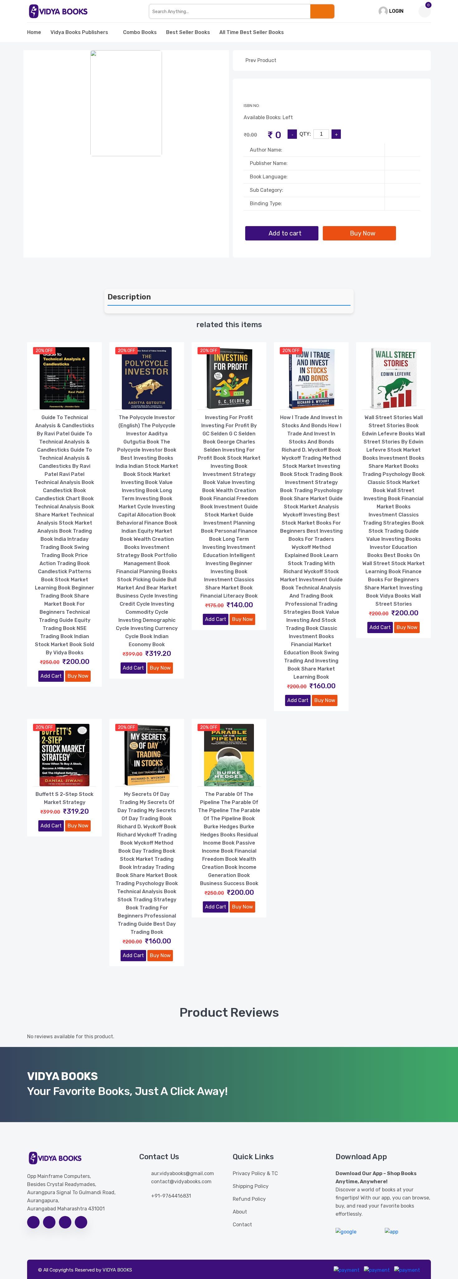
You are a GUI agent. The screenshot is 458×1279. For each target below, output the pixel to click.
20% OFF (44, 350)
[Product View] (64, 403)
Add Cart (51, 676)
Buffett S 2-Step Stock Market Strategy (64, 798)
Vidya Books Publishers (79, 32)
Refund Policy (249, 1199)
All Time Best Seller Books (251, 32)
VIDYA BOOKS (117, 1270)
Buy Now (78, 676)
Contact (242, 1225)
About (240, 1212)
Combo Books (140, 32)
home (34, 32)
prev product (260, 60)
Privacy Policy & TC (255, 1173)
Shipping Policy (251, 1186)
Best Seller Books (188, 32)
